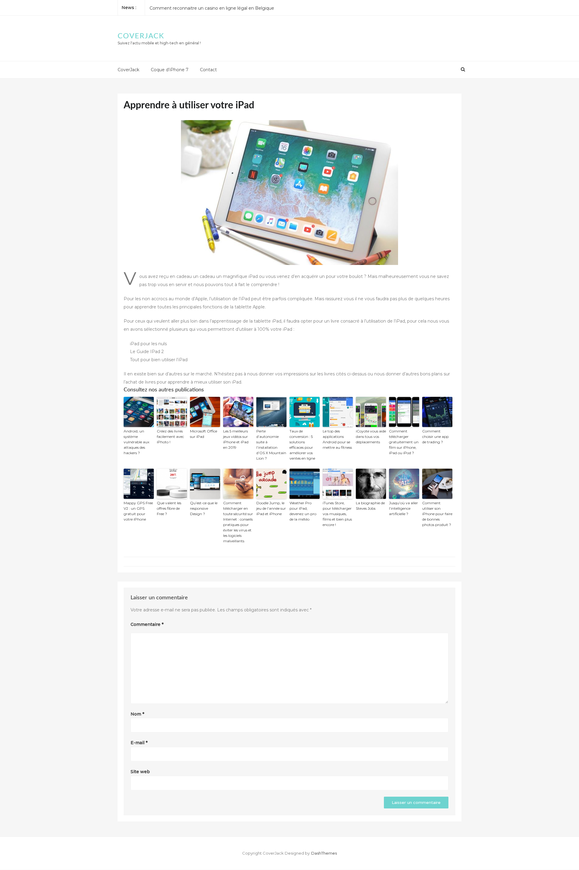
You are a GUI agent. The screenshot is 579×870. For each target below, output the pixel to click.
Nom (137, 714)
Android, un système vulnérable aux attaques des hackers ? (136, 442)
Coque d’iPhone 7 (169, 69)
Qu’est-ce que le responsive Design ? (203, 508)
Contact (208, 69)
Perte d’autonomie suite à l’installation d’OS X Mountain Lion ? (271, 444)
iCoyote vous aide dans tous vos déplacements (371, 436)
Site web (140, 771)
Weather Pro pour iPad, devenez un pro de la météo (303, 511)
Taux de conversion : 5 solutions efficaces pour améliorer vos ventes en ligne (302, 444)
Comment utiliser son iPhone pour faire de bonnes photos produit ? (437, 514)
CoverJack (141, 36)
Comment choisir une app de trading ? (190, 7)
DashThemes (324, 853)
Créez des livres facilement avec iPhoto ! (170, 436)
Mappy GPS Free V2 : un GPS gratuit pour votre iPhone (138, 511)
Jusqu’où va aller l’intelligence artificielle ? (403, 508)
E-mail (139, 742)
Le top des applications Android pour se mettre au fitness (337, 439)
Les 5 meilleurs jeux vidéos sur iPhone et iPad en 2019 (235, 439)
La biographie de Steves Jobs (370, 506)
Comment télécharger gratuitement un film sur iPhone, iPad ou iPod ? (404, 442)
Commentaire (147, 624)
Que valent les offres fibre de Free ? (169, 508)
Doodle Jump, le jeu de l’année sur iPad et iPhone (271, 508)
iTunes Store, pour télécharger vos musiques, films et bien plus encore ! (337, 514)
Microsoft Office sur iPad (203, 434)
